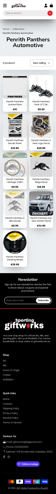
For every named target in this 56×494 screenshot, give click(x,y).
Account (46, 5)
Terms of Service (12, 422)
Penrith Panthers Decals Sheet (15, 132)
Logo (18, 5)
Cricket (7, 374)
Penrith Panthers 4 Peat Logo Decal (41, 132)
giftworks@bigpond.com (27, 442)
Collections (18, 29)
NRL (5, 365)
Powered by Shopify (38, 488)
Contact (7, 403)
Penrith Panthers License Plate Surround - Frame (15, 93)
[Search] (50, 13)
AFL (4, 360)
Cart (51, 5)
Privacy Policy (10, 413)
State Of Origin (11, 370)
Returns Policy (10, 417)
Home (6, 29)
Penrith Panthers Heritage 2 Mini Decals (15, 171)
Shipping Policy (11, 408)
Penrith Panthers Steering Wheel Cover (15, 248)
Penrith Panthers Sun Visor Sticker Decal (41, 209)
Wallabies (8, 379)
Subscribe (43, 300)
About (6, 399)
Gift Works (21, 488)
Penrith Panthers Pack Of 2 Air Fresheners (41, 93)
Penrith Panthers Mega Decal (41, 171)
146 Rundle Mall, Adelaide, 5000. (34, 451)
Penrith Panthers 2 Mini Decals (15, 209)
